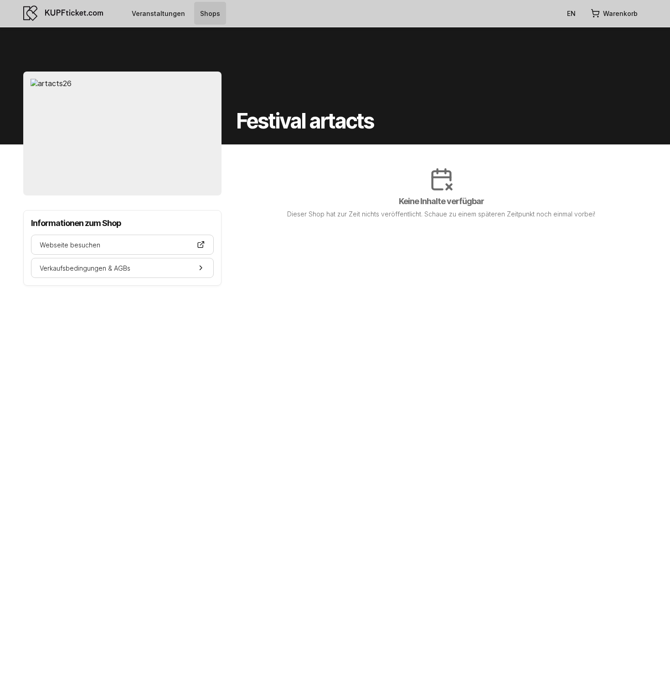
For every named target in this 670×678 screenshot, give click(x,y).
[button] (122, 245)
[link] (158, 13)
